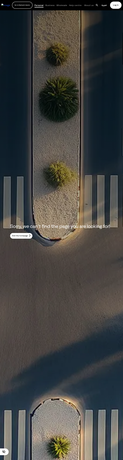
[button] (22, 5)
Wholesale (61, 5)
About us (89, 5)
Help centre (75, 5)
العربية (104, 5)
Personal (38, 5)
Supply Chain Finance (83, 6)
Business (50, 5)
